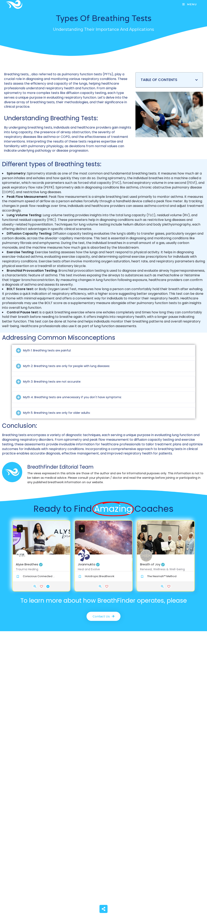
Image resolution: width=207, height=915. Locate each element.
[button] (196, 80)
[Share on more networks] (103, 909)
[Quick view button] (34, 586)
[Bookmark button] (41, 586)
